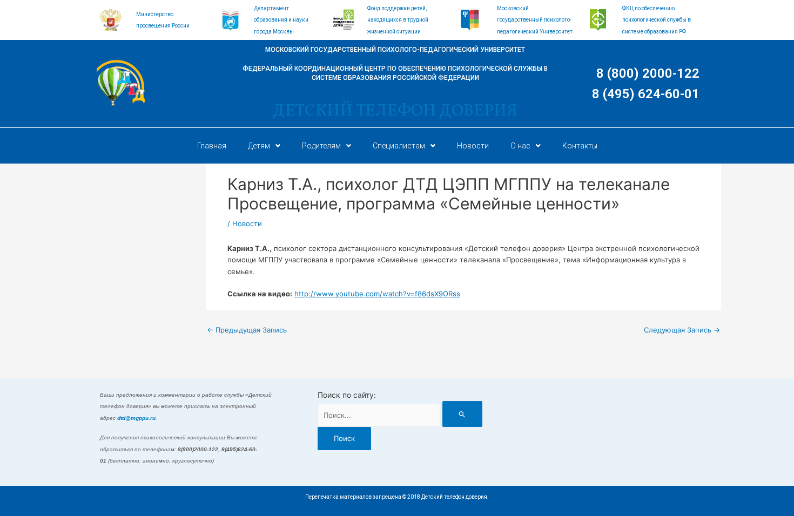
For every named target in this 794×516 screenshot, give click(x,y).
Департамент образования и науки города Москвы (281, 20)
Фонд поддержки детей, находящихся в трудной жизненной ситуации (397, 20)
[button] (264, 145)
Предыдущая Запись (247, 330)
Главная (211, 145)
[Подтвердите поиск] (462, 414)
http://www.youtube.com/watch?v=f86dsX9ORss (377, 293)
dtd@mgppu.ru (136, 418)
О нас (520, 145)
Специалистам (399, 145)
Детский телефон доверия (395, 111)
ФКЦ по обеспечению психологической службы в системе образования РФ (656, 20)
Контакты (579, 145)
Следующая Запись (682, 330)
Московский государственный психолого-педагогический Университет (535, 20)
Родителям (321, 145)
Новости (473, 145)
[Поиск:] (400, 415)
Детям (259, 145)
